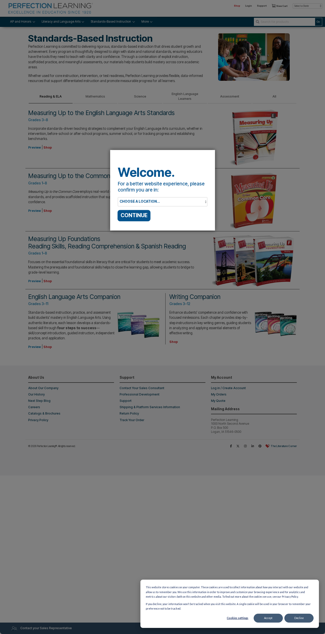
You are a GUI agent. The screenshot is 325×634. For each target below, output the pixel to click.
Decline (299, 618)
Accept (268, 618)
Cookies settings (237, 618)
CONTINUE (134, 215)
